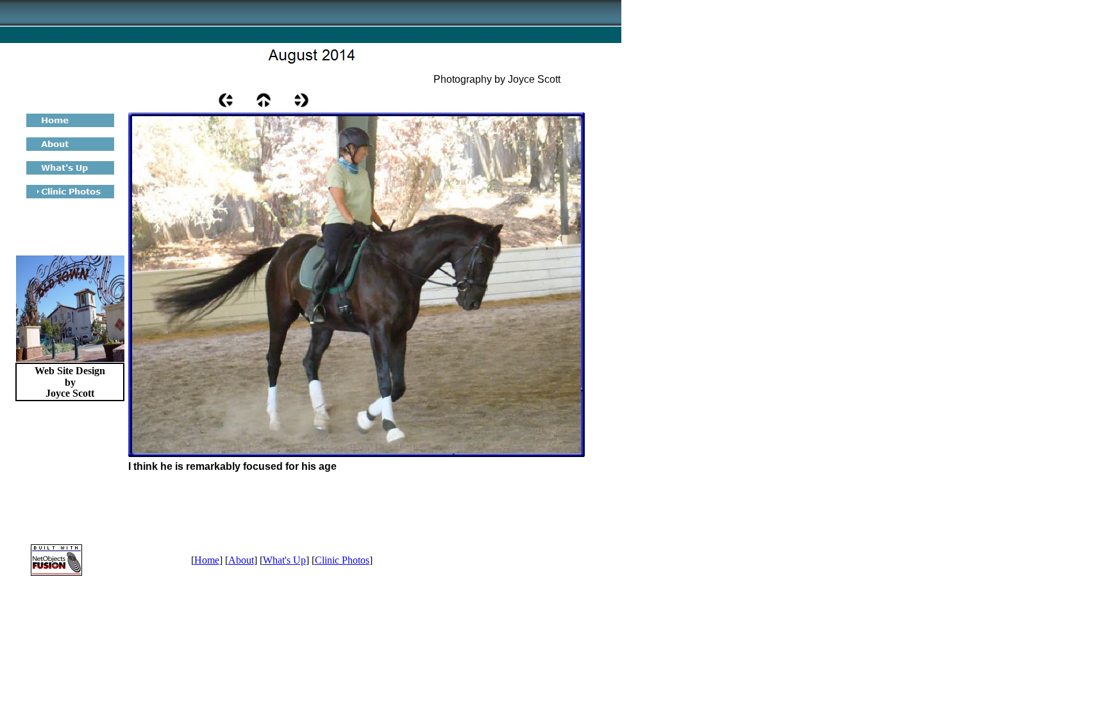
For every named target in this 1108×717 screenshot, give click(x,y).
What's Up (284, 560)
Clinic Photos (342, 560)
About (241, 560)
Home (206, 560)
